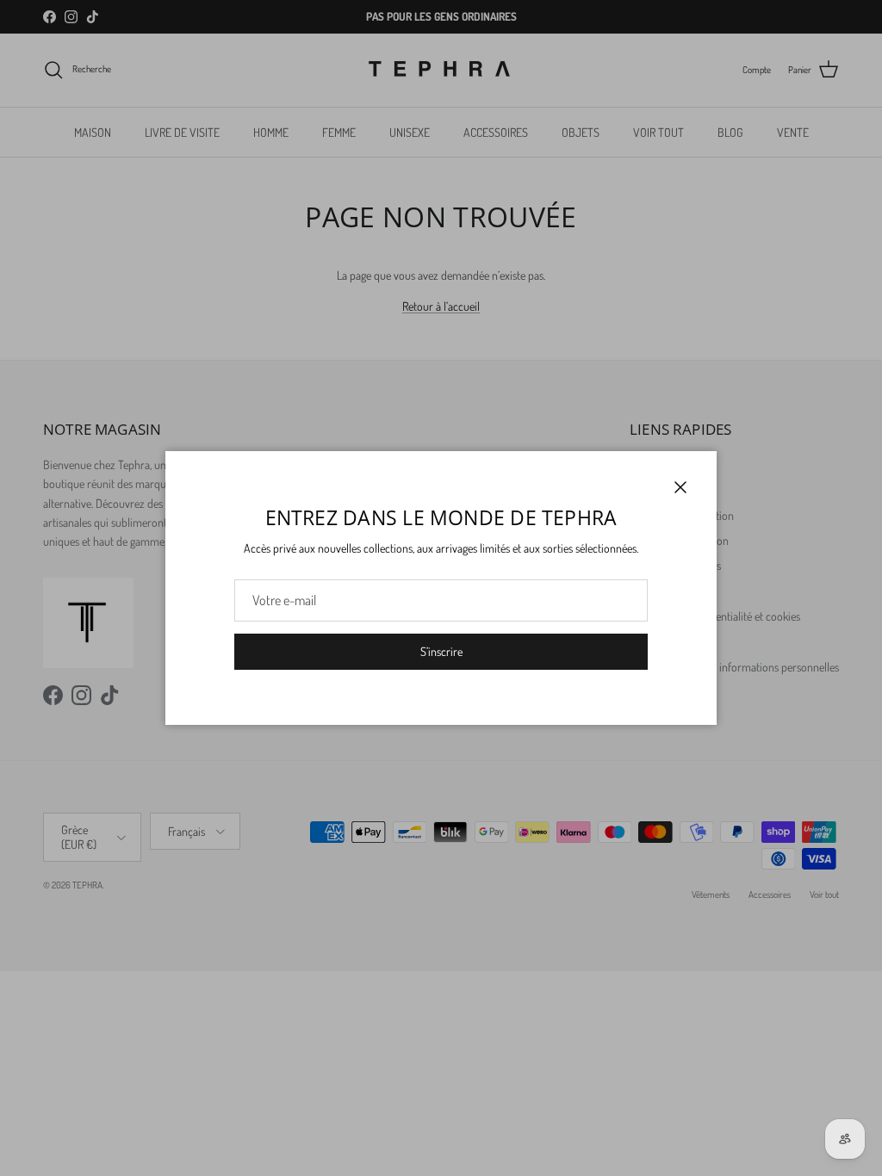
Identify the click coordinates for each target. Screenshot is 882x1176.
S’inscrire (441, 651)
